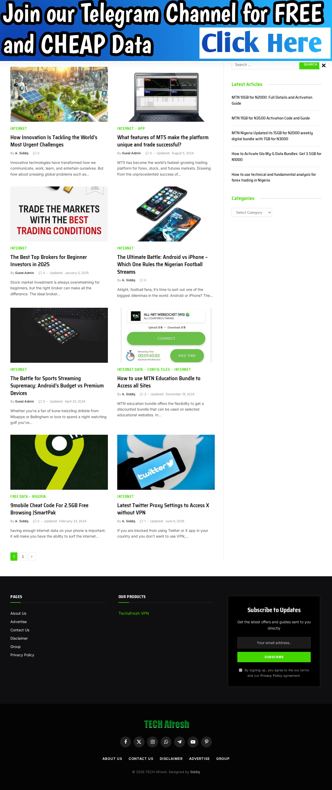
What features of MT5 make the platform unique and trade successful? (163, 141)
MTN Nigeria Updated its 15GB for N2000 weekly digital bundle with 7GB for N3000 (272, 136)
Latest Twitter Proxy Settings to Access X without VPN (163, 509)
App (141, 128)
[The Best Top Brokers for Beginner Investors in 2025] (59, 214)
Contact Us (19, 630)
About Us (18, 613)
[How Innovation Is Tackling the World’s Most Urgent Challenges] (59, 94)
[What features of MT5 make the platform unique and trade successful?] (166, 94)
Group (15, 646)
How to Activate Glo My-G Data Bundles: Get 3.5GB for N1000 (276, 157)
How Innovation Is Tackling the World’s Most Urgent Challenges (53, 141)
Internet (18, 128)
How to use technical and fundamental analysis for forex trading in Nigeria (274, 178)
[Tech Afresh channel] (166, 30)
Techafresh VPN (134, 613)
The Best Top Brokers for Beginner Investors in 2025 (48, 260)
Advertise (18, 621)
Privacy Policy (22, 655)
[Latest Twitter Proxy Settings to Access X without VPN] (166, 462)
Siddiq (195, 772)
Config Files (158, 369)
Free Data (19, 496)
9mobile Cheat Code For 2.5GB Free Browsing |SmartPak (49, 509)
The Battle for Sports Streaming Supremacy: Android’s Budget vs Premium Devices (57, 386)
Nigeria (39, 496)
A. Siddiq (21, 153)
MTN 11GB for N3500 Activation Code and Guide (271, 118)
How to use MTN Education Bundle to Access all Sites (158, 382)
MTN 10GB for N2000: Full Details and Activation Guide (272, 100)
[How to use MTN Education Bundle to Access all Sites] (166, 335)
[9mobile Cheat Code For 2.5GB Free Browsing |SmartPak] (59, 462)
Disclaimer (19, 638)
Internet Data (130, 369)
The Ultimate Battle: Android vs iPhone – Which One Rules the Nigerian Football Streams (162, 264)
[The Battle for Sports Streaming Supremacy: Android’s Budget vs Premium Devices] (59, 335)
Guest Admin (131, 153)
